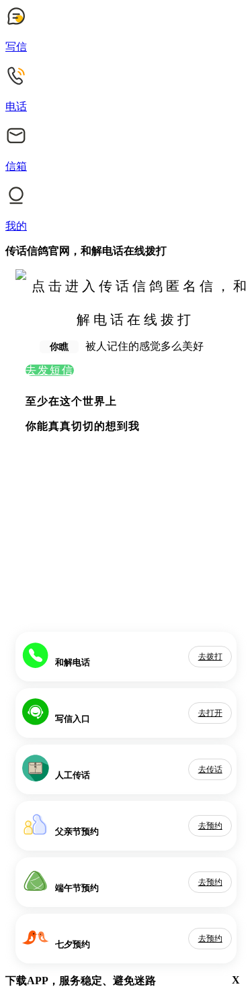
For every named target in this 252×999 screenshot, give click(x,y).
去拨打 (210, 656)
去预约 (210, 825)
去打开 (210, 713)
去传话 (210, 769)
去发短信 (50, 370)
